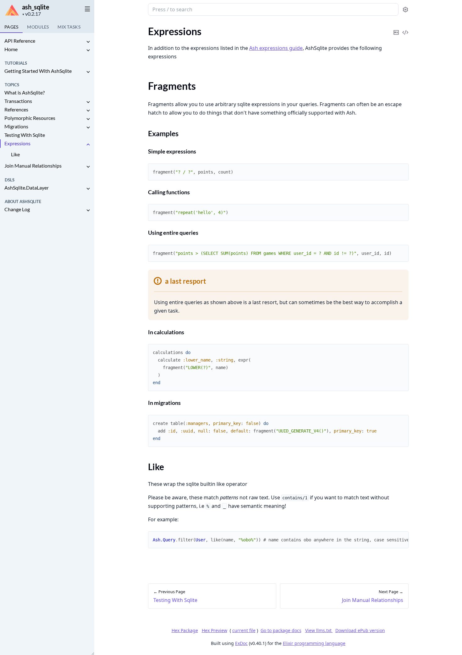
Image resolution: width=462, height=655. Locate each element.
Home (11, 49)
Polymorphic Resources (29, 118)
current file (244, 630)
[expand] (88, 42)
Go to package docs (281, 630)
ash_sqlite (35, 7)
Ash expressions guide (276, 48)
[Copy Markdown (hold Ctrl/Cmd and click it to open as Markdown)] (396, 28)
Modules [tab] (38, 27)
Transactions (18, 101)
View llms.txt (319, 630)
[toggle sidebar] (86, 9)
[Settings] (405, 9)
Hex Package (185, 630)
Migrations (16, 126)
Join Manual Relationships (33, 166)
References (16, 109)
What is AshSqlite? (24, 92)
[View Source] (405, 28)
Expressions (17, 143)
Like (15, 154)
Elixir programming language (314, 643)
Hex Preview (214, 630)
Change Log (17, 209)
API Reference (19, 41)
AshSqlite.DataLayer (26, 188)
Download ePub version (360, 630)
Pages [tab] (11, 27)
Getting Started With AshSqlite (38, 71)
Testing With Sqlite (24, 135)
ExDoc (241, 643)
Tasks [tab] (69, 27)
